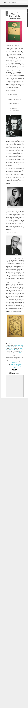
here (11, 348)
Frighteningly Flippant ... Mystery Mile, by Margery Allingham (15, 15)
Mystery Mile (15, 366)
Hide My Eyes (14, 349)
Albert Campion (14, 364)
